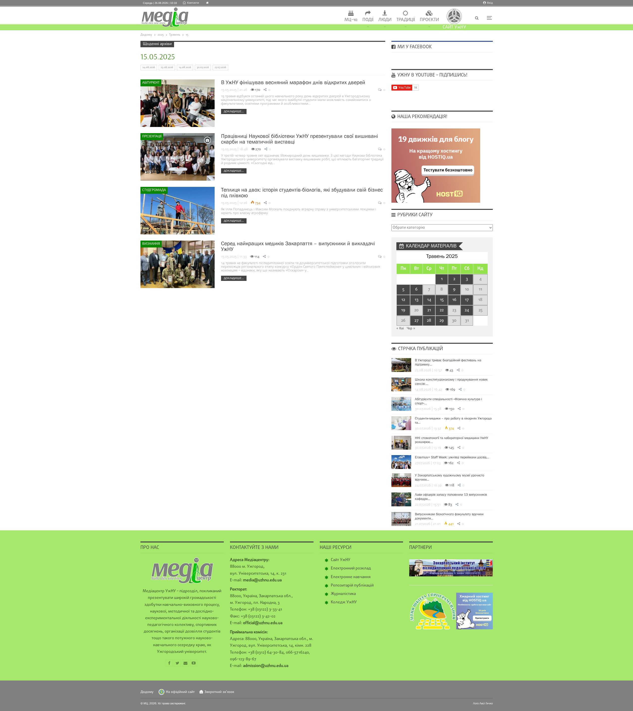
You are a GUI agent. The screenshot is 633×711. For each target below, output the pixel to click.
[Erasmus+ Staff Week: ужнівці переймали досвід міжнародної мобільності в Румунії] (401, 462)
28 (429, 321)
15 (442, 300)
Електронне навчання (351, 577)
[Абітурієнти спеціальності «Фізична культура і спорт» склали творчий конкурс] (401, 404)
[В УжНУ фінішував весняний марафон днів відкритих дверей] (177, 103)
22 (442, 310)
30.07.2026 (203, 67)
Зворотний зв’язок (219, 692)
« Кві (400, 328)
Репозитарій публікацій (352, 585)
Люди (384, 20)
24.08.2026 (148, 67)
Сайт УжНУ (340, 560)
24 (467, 310)
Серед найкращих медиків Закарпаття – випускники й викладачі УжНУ (298, 246)
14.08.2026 (185, 67)
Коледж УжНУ (344, 602)
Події (367, 20)
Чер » (411, 328)
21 (429, 310)
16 (454, 300)
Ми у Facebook (414, 47)
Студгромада (154, 190)
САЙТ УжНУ (454, 27)
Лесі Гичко (486, 703)
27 (416, 321)
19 (403, 310)
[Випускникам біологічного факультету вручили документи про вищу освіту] (401, 519)
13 (416, 300)
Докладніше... (234, 111)
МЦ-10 (351, 20)
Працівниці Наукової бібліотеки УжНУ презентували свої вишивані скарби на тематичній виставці (299, 139)
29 (441, 321)
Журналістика (343, 594)
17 (467, 300)
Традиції (405, 20)
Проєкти (429, 20)
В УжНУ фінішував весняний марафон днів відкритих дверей (293, 82)
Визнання (151, 243)
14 (429, 300)
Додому (147, 692)
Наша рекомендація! (421, 116)
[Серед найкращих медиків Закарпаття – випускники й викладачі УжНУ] (177, 264)
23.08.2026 (167, 67)
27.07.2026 (220, 67)
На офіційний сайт (180, 692)
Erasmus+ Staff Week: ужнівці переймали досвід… (452, 457)
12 (403, 300)
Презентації (151, 136)
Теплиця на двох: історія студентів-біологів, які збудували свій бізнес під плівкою (302, 192)
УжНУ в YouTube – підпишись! (431, 75)
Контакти (193, 3)
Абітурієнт (150, 82)
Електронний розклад (351, 568)
